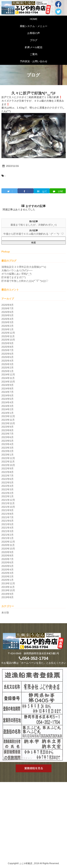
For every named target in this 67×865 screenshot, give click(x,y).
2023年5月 (7, 440)
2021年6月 (7, 520)
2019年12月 (8, 583)
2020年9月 (7, 552)
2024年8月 (7, 388)
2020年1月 (7, 579)
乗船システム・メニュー (33, 26)
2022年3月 (7, 489)
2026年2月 (7, 325)
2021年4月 (7, 527)
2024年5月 (7, 398)
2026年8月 (7, 304)
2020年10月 (8, 548)
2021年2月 (7, 534)
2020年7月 (7, 559)
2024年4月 (7, 402)
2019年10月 (8, 590)
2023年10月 (8, 423)
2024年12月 (8, 374)
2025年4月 (7, 360)
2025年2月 (7, 367)
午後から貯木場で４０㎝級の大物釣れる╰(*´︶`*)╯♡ (33, 233)
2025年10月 (8, 339)
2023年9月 (7, 426)
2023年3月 (7, 447)
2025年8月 (7, 346)
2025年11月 (8, 336)
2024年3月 (7, 406)
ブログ (33, 40)
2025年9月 (7, 343)
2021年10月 (8, 506)
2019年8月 (7, 597)
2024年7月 (7, 391)
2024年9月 (7, 385)
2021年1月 (7, 538)
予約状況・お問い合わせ (33, 61)
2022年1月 (7, 496)
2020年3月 (7, 573)
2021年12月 (8, 499)
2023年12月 (8, 416)
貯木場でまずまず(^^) (13, 277)
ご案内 (33, 54)
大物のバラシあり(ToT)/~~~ (17, 270)
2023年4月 (7, 444)
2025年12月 (8, 332)
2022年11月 (8, 461)
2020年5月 (7, 566)
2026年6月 (7, 312)
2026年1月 (7, 329)
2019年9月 (7, 593)
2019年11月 (8, 587)
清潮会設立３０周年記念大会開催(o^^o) (23, 266)
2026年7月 (7, 308)
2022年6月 (7, 479)
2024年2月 (7, 409)
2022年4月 (7, 485)
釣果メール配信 (33, 47)
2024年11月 (8, 378)
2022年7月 (7, 475)
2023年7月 (7, 433)
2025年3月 (7, 364)
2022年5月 (7, 482)
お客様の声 (33, 33)
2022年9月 (7, 468)
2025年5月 (7, 357)
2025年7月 (7, 350)
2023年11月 (8, 419)
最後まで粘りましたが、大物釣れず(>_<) (34, 224)
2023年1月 (7, 454)
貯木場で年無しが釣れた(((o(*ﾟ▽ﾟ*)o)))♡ (24, 280)
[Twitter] (9, 190)
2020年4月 (7, 569)
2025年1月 (7, 371)
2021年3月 (7, 531)
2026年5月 (7, 315)
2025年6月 (7, 353)
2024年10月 (8, 381)
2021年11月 (8, 503)
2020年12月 (8, 541)
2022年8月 (7, 472)
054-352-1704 (35, 658)
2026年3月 (7, 322)
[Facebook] (26, 190)
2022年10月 (8, 465)
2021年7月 (7, 517)
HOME (33, 19)
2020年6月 (7, 562)
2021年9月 (7, 510)
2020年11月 (8, 545)
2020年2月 (7, 576)
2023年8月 (7, 430)
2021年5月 (7, 524)
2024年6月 (7, 395)
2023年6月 (7, 437)
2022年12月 (8, 458)
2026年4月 (7, 318)
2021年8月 (7, 513)
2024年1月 (7, 412)
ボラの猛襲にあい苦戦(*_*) (16, 273)
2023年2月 (7, 451)
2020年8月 (7, 555)
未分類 (5, 612)
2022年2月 (7, 493)
